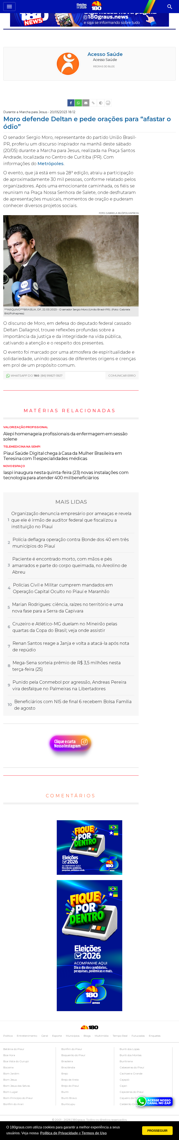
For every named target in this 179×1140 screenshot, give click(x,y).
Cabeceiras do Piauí (132, 1067)
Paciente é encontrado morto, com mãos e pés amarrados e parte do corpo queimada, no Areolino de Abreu (69, 565)
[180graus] (82, 6)
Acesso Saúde (105, 54)
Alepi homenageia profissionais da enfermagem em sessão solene (65, 434)
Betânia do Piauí (13, 1049)
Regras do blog (104, 66)
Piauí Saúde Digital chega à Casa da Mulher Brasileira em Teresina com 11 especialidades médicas (62, 453)
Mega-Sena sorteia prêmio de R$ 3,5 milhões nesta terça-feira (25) (66, 666)
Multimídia (101, 1035)
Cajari (123, 1085)
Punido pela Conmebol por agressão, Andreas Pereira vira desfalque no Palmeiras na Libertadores (69, 685)
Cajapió (124, 1079)
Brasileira (67, 1061)
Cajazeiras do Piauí (131, 1091)
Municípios (72, 1035)
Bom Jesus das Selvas (16, 1085)
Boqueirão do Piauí (73, 1055)
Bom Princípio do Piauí (18, 1098)
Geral (44, 1035)
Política (8, 1035)
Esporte (57, 1035)
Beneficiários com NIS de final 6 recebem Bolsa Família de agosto (73, 705)
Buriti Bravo (69, 1098)
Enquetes (154, 1035)
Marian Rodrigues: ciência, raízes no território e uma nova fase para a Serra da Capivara (67, 608)
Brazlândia (68, 1067)
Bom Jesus (10, 1079)
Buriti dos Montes (130, 1055)
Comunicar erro (122, 375)
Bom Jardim (11, 1073)
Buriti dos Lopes (129, 1049)
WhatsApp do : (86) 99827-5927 (36, 375)
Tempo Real (120, 1035)
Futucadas (138, 1035)
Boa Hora (9, 1055)
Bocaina (8, 1067)
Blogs (87, 1035)
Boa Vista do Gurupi (16, 1061)
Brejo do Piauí (70, 1085)
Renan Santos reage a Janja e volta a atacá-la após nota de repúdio (70, 646)
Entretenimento (27, 1035)
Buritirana (126, 1061)
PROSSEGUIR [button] (157, 1130)
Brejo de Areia (70, 1079)
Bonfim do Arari (13, 1104)
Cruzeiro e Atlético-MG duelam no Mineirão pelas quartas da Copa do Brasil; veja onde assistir (64, 627)
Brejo (64, 1073)
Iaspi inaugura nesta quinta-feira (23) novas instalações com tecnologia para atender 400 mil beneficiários (66, 472)
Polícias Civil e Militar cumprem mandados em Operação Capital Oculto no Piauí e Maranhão (63, 588)
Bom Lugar (10, 1091)
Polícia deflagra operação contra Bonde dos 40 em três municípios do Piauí (70, 543)
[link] (71, 103)
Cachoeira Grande (131, 1073)
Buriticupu (68, 1104)
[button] (73, 1133)
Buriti (65, 1091)
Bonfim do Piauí (71, 1049)
